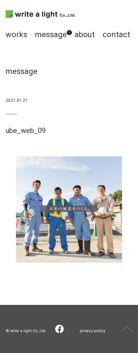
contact (116, 34)
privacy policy (92, 331)
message (51, 34)
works (16, 34)
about (85, 34)
